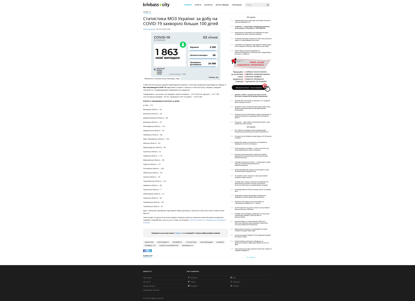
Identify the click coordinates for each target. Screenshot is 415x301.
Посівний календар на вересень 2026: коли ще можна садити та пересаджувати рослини (253, 39)
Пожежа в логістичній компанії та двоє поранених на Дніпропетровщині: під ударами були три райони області (253, 116)
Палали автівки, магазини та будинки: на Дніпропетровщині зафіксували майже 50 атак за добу (252, 242)
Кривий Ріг (177, 242)
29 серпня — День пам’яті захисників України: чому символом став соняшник (252, 123)
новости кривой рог (169, 245)
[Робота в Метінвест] (251, 75)
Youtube (236, 286)
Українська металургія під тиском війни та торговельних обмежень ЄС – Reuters (249, 202)
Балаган (208, 5)
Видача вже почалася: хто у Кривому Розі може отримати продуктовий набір (251, 230)
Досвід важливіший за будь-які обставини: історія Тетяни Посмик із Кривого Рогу (252, 170)
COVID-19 (147, 12)
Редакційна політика (151, 290)
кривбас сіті (150, 245)
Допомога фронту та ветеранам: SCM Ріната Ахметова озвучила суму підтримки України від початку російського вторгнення (251, 223)
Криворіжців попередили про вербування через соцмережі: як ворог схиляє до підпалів (251, 33)
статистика (191, 242)
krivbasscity (187, 245)
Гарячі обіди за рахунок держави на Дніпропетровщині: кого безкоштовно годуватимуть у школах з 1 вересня (253, 52)
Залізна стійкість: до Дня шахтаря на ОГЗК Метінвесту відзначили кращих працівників (251, 95)
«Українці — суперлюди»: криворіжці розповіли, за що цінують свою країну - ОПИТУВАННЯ (252, 27)
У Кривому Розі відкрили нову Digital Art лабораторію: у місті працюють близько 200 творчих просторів (253, 45)
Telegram (178, 233)
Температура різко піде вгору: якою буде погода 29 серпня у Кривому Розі (252, 21)
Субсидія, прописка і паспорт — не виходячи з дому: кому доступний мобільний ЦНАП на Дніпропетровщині (253, 163)
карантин (149, 242)
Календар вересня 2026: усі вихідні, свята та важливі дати (253, 190)
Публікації (237, 5)
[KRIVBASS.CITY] (156, 5)
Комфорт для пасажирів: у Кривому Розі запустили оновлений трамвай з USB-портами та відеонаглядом (252, 215)
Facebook (193, 278)
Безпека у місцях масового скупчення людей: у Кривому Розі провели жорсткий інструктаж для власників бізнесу (251, 156)
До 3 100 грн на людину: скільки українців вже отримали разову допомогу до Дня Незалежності (252, 131)
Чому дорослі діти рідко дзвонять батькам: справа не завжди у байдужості (253, 249)
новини (220, 242)
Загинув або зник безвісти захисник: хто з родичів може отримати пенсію (252, 101)
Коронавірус (163, 242)
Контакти (146, 282)
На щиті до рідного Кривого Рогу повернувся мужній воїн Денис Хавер (253, 236)
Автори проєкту (149, 286)
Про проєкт (147, 278)
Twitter (193, 282)
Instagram (194, 286)
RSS (234, 278)
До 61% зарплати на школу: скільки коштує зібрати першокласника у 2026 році (252, 208)
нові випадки (206, 242)
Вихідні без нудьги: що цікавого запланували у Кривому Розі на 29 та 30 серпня (251, 143)
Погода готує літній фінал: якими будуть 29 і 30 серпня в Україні (253, 137)
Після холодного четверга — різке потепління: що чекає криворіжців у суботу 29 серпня (252, 149)
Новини (188, 5)
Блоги (198, 5)
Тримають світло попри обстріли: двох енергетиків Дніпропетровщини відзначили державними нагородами (252, 108)
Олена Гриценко (149, 29)
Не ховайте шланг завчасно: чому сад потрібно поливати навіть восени (251, 176)
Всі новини (251, 257)
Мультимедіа (222, 5)
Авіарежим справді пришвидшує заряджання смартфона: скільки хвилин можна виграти (250, 196)
